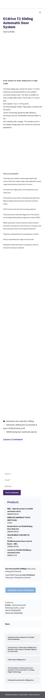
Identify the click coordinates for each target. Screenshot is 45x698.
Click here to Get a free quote (21, 590)
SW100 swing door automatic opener (21, 432)
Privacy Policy (23, 695)
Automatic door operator (16, 421)
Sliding (31, 421)
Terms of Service (34, 695)
